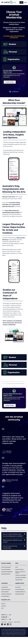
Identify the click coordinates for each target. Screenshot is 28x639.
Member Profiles (18, 579)
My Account (18, 587)
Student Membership (5, 573)
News (16, 567)
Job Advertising (4, 587)
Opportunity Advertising (6, 593)
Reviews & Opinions (19, 569)
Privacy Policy (4, 621)
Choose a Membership (6, 567)
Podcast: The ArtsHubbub (20, 575)
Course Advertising (5, 596)
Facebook (2, 624)
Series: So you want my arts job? (20, 572)
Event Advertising (5, 591)
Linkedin (8, 624)
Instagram (10, 624)
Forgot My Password (19, 589)
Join (21, 2)
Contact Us (3, 605)
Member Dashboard (19, 593)
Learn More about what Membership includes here (14, 36)
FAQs (2, 608)
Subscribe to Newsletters (20, 577)
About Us (3, 603)
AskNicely (26, 514)
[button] (24, 534)
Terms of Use (10, 621)
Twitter (5, 624)
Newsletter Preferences (20, 591)
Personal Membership (6, 569)
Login (25, 2)
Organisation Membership (6, 571)
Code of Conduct (17, 621)
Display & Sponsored (5, 589)
